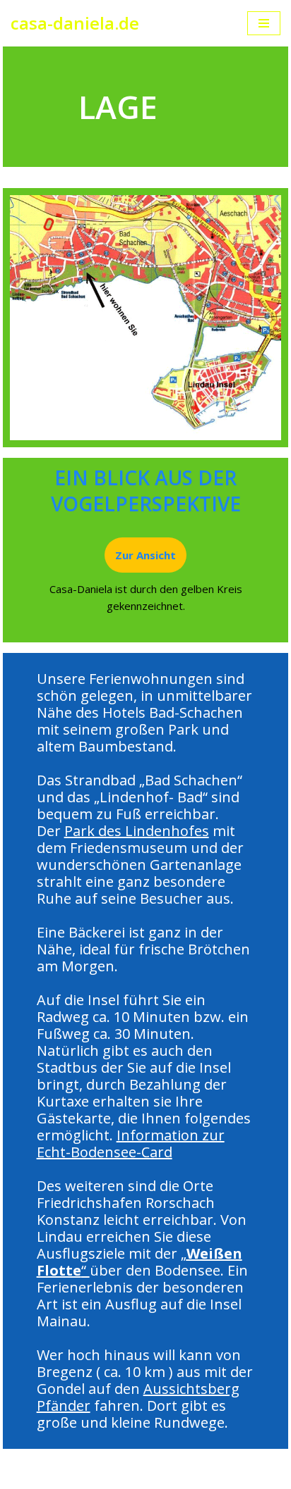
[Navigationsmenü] (263, 23)
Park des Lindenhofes (136, 830)
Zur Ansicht (145, 555)
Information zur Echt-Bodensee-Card (131, 1143)
